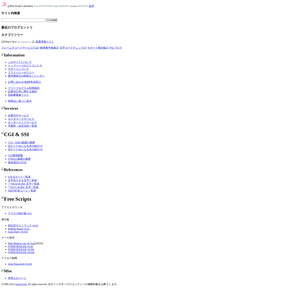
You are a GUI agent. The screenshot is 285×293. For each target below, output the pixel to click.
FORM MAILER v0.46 (20, 246)
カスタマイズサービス (21, 119)
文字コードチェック (71, 47)
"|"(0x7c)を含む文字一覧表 (23, 187)
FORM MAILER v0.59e (21, 249)
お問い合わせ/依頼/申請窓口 (24, 82)
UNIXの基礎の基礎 (19, 159)
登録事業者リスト (18, 95)
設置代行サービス (18, 115)
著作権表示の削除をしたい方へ (26, 75)
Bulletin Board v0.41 (19, 228)
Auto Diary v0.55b (18, 231)
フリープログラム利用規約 (24, 88)
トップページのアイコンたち (25, 65)
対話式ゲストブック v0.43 (23, 225)
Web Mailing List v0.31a (21, 243)
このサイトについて (20, 62)
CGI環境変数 (15, 155)
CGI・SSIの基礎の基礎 (21, 142)
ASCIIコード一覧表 (19, 176)
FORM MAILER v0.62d (21, 252)
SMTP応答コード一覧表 (22, 190)
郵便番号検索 (48, 47)
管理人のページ (17, 278)
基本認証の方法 (17, 162)
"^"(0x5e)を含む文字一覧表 (23, 183)
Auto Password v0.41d (20, 264)
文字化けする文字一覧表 (22, 180)
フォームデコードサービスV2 (18, 47)
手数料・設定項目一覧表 (22, 125)
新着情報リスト (45, 41)
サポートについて (18, 69)
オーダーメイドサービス (22, 122)
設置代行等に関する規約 (22, 91)
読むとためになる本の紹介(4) (25, 149)
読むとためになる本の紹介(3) (25, 146)
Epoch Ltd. (21, 284)
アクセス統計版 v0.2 (20, 213)
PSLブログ (116, 47)
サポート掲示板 (96, 47)
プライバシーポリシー (21, 72)
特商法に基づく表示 (20, 101)
